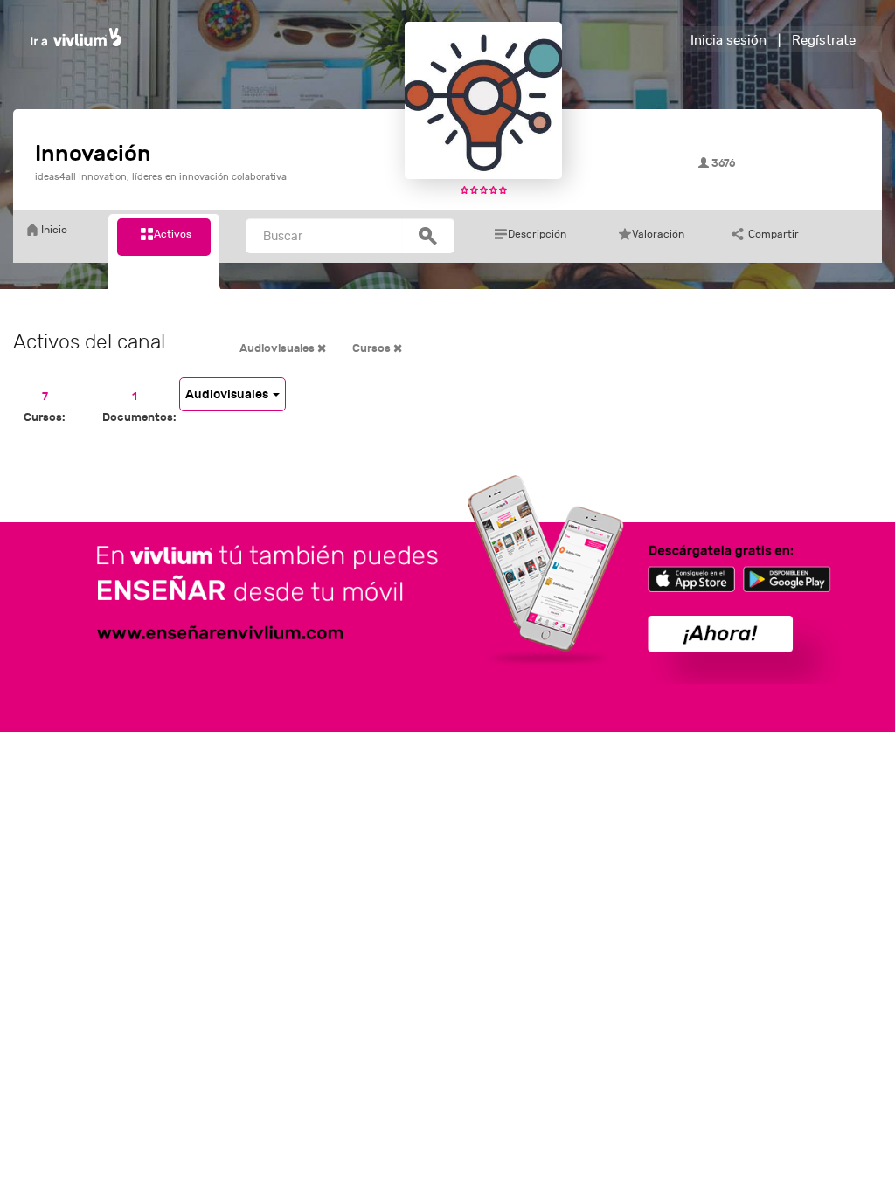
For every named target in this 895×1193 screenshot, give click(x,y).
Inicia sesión (728, 40)
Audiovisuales (278, 348)
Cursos (372, 348)
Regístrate (824, 40)
